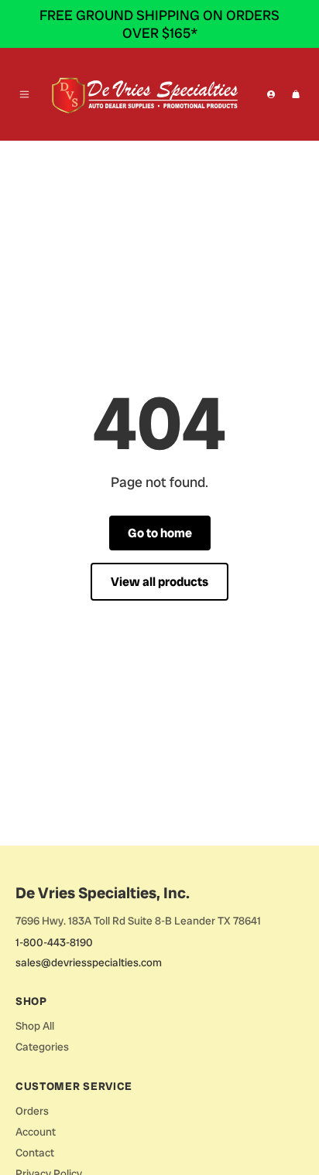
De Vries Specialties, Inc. (102, 893)
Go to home (160, 533)
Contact (34, 1153)
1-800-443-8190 (54, 942)
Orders (32, 1111)
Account (35, 1132)
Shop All (34, 1026)
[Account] (271, 94)
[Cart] (296, 94)
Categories (42, 1047)
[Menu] (24, 94)
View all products (159, 582)
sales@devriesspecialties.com (88, 962)
